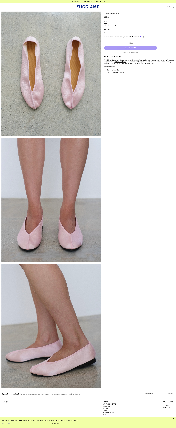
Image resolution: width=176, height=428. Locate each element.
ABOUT (105, 402)
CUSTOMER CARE (109, 404)
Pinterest (166, 405)
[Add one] (111, 32)
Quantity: (107, 29)
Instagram (166, 407)
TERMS (105, 410)
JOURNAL (106, 406)
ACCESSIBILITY (108, 412)
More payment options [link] (130, 52)
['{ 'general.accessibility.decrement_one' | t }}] (104, 32)
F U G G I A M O (7, 402)
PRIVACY (106, 408)
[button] (170, 6)
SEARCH (106, 415)
